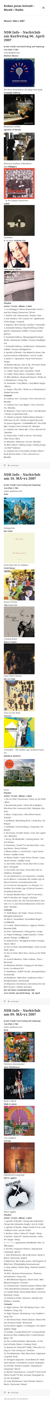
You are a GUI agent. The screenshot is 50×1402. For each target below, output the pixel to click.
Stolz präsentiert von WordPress (16, 1399)
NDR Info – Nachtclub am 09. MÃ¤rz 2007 (22, 1012)
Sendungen (14, 465)
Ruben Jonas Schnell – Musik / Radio (19, 8)
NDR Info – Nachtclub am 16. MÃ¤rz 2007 (22, 476)
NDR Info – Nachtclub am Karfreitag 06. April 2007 (24, 36)
